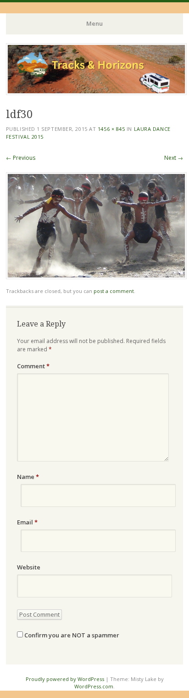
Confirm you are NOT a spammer (71, 635)
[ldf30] (96, 276)
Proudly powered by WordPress (65, 678)
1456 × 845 (111, 128)
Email (27, 522)
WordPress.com (93, 686)
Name (28, 477)
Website (28, 567)
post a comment (114, 290)
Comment (33, 366)
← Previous (20, 158)
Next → (173, 158)
